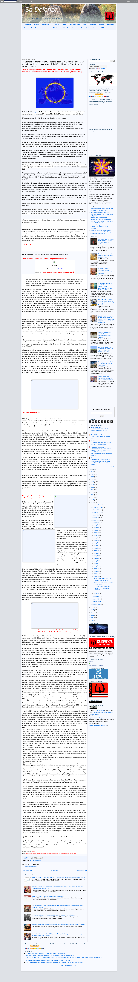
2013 (92, 607)
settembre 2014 (97, 512)
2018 (92, 492)
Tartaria (95, 28)
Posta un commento (31, 866)
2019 (92, 489)
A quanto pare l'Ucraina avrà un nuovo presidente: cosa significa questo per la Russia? (106, 302)
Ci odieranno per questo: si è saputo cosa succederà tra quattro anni (106, 255)
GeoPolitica (46, 24)
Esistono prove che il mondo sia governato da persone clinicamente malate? (105, 335)
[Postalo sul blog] (37, 858)
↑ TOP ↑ (75, 965)
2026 (92, 471)
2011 (92, 612)
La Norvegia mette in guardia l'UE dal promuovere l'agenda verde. (101, 209)
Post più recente (27, 870)
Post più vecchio (82, 870)
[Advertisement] (69, 44)
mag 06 (96, 571)
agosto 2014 (96, 515)
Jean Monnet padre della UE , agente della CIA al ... (102, 579)
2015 (92, 500)
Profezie (75, 28)
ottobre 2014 (96, 510)
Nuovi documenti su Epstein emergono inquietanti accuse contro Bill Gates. (105, 271)
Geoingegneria (75, 24)
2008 (92, 620)
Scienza (56, 24)
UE (40, 860)
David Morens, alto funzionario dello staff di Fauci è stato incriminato (105, 378)
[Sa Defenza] (89, 663)
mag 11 (96, 563)
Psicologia (35, 28)
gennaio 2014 (96, 604)
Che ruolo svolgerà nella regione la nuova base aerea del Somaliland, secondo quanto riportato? (100, 232)
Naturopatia (46, 28)
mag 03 (96, 593)
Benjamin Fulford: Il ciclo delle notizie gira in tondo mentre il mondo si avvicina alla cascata (58, 877)
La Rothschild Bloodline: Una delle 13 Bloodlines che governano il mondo (53, 915)
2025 (92, 474)
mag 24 (96, 540)
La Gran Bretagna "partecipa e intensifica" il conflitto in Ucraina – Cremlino (100, 226)
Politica (36, 24)
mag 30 (96, 527)
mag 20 (96, 550)
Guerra (101, 24)
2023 (92, 479)
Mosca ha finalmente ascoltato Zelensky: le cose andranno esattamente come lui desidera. (59, 924)
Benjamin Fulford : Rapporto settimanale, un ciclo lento (48, 896)
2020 (92, 487)
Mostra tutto (112, 466)
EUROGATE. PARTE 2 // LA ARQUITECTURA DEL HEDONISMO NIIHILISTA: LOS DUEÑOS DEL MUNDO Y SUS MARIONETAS (102, 220)
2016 (92, 497)
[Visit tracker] (103, 86)
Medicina (56, 28)
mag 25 (96, 538)
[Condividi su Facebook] (40, 858)
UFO (102, 28)
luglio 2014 (95, 517)
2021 (92, 484)
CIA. (30, 860)
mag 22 (96, 545)
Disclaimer (68, 965)
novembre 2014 (97, 507)
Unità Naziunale (96, 427)
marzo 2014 (96, 599)
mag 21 (96, 548)
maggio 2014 (96, 522)
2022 (92, 482)
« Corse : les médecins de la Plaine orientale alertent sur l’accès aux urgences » (100, 430)
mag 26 (96, 535)
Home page (54, 870)
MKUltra (93, 24)
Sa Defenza (41, 9)
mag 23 (96, 543)
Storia (64, 24)
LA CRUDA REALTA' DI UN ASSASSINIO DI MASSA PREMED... (102, 588)
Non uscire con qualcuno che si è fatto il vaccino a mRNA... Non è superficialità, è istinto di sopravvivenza (105, 286)
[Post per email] (31, 858)
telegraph (35, 112)
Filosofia (66, 28)
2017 (92, 495)
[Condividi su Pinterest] (42, 858)
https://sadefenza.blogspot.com (98, 717)
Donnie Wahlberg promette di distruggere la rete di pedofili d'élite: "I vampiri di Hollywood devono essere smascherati (106, 319)
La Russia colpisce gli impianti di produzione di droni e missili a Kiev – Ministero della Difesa (105, 349)
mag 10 (96, 566)
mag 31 (96, 525)
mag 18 (96, 555)
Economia (27, 24)
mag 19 (96, 553)
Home (62, 965)
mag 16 (96, 558)
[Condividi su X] (38, 858)
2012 (92, 610)
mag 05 (96, 573)
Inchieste (110, 28)
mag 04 (96, 576)
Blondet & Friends (96, 435)
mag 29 (96, 530)
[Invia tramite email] (35, 858)
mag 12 (96, 561)
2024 (92, 477)
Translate (103, 68)
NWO (85, 24)
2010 (92, 615)
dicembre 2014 (97, 504)
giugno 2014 (96, 520)
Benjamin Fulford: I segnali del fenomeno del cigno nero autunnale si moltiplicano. (101, 214)
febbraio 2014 (96, 601)
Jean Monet (35, 860)
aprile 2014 (96, 596)
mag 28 (96, 532)
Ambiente (110, 24)
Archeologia (85, 28)
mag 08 (96, 568)
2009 (92, 617)
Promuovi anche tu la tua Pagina (96, 665)
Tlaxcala (93, 458)
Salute (26, 28)
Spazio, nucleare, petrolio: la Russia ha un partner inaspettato (106, 363)
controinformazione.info (98, 447)
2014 (92, 502)
